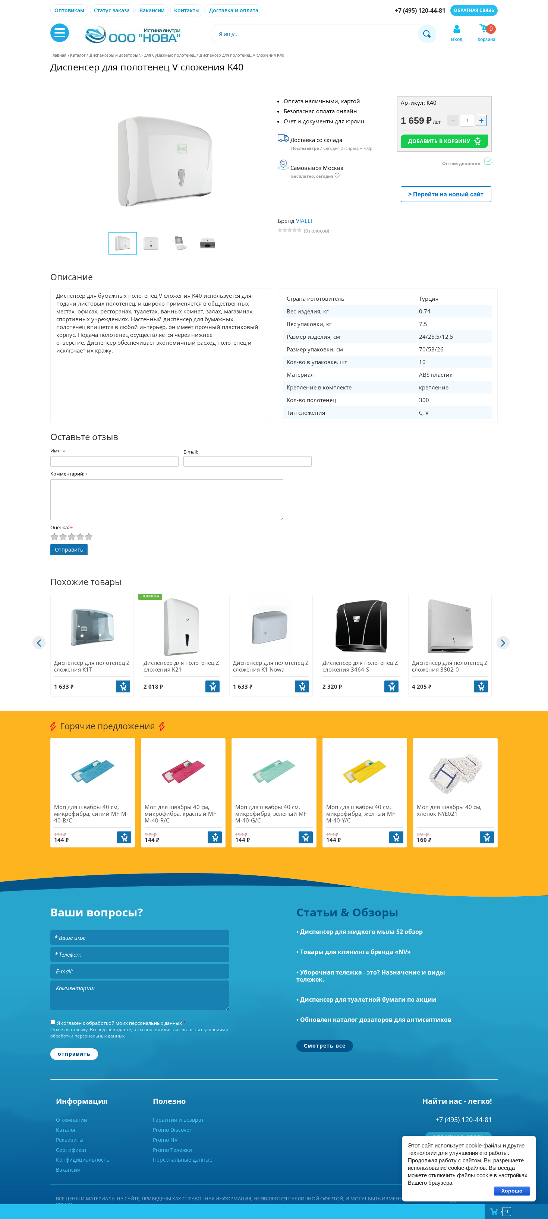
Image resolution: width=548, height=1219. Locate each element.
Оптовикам (69, 10)
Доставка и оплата (233, 10)
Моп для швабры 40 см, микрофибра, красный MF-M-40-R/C (181, 813)
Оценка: (61, 527)
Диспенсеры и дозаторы (113, 55)
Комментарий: (69, 473)
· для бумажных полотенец (169, 55)
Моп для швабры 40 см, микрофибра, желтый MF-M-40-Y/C (361, 813)
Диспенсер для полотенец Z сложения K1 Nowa (271, 666)
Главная (58, 55)
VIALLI (304, 220)
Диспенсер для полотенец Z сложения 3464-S (360, 666)
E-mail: (190, 451)
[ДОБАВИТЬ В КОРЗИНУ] (123, 686)
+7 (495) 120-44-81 (420, 10)
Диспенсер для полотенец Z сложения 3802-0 (450, 666)
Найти (427, 34)
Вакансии (151, 10)
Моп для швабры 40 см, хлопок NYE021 (449, 810)
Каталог (78, 55)
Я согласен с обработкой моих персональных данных (121, 1023)
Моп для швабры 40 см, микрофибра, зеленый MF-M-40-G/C (272, 813)
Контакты (186, 10)
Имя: (57, 450)
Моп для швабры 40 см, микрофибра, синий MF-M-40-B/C (91, 813)
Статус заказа (112, 10)
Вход (457, 39)
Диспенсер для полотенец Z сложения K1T (92, 666)
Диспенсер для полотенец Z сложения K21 (181, 666)
